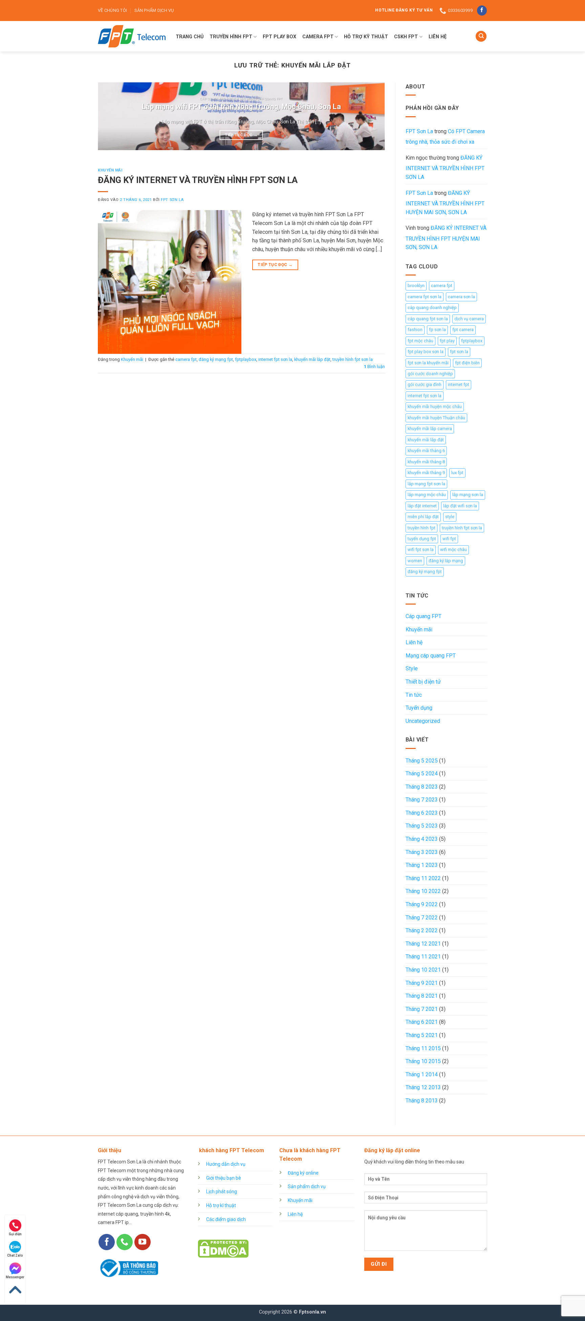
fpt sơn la (459, 351)
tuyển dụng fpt (422, 538)
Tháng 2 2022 (422, 930)
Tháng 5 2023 (422, 825)
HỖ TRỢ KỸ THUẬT (366, 37)
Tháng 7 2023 (422, 799)
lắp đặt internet (422, 505)
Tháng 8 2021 (422, 996)
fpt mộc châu (420, 340)
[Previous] (112, 116)
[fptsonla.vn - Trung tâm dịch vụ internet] (132, 36)
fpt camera (463, 329)
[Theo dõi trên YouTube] (142, 1242)
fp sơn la (437, 329)
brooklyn (416, 285)
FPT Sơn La (172, 200)
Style (412, 668)
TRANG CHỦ (189, 37)
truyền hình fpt (421, 527)
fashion (415, 329)
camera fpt (186, 359)
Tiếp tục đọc (241, 135)
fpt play (447, 340)
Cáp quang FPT (423, 616)
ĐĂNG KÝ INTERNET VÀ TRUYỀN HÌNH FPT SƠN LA (198, 180)
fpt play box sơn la (425, 351)
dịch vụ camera (469, 318)
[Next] (370, 116)
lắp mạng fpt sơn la (426, 483)
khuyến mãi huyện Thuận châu (436, 417)
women (415, 560)
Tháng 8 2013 (422, 1100)
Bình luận (374, 366)
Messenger (15, 1277)
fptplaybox (245, 359)
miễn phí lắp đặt (423, 516)
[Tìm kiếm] (481, 36)
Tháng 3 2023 (422, 852)
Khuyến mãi (110, 170)
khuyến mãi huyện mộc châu (435, 406)
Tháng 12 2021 (423, 943)
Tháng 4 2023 (422, 839)
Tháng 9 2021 (422, 983)
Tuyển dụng (419, 708)
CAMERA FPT (317, 37)
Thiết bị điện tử (423, 681)
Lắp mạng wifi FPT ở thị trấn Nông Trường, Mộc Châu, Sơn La (241, 106)
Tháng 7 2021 (422, 1009)
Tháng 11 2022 (423, 878)
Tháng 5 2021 (422, 1035)
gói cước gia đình (424, 384)
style (449, 516)
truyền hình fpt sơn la (352, 359)
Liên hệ (414, 642)
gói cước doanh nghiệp (430, 373)
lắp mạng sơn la (467, 494)
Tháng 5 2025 (422, 760)
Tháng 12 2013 (423, 1087)
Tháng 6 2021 (422, 1022)
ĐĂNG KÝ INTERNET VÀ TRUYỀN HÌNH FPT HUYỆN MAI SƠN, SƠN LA (445, 203)
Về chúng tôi (112, 10)
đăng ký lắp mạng (446, 560)
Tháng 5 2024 (422, 773)
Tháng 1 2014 (422, 1074)
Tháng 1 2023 (422, 865)
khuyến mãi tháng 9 (426, 472)
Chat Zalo (15, 1255)
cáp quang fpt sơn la (428, 318)
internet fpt (458, 384)
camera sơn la (461, 296)
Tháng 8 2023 (422, 787)
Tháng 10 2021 (423, 970)
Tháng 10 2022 (423, 891)
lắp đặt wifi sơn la (460, 505)
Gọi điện (15, 1234)
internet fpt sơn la (275, 359)
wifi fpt (449, 538)
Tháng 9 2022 (422, 904)
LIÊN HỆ (438, 37)
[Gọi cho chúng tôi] (124, 1242)
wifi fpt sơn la (421, 549)
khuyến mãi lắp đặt (312, 359)
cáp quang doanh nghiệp (432, 307)
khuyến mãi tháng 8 (426, 461)
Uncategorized (423, 721)
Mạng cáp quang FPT (431, 655)
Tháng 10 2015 (423, 1061)
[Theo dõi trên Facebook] (482, 10)
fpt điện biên (467, 362)
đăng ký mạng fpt (216, 359)
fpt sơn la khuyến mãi (428, 362)
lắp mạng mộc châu (427, 494)
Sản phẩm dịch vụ (154, 10)
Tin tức (414, 695)
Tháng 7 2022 (422, 917)
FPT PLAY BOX (279, 37)
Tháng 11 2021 (423, 956)
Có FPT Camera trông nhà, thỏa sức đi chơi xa (445, 136)
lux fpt (457, 472)
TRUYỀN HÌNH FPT (231, 37)
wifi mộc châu (453, 549)
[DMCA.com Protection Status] (223, 1248)
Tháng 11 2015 (423, 1048)
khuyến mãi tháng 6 (426, 450)
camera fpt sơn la (424, 296)
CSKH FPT (406, 37)
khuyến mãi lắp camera (430, 428)
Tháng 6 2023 (422, 813)
